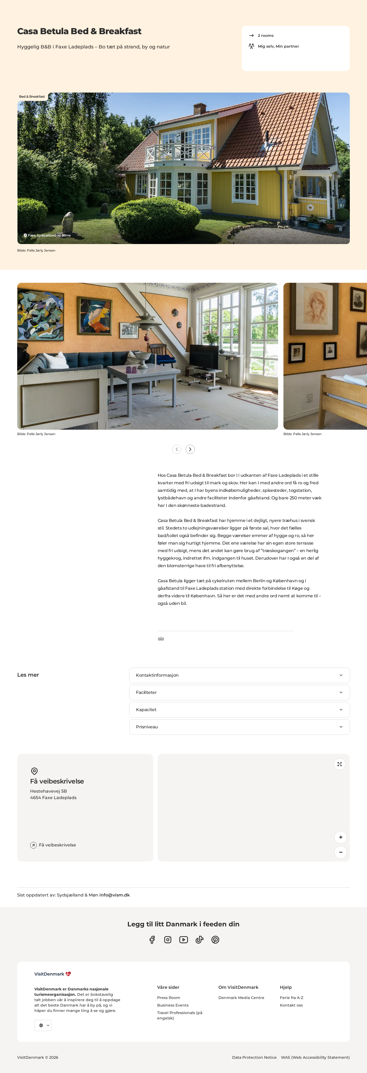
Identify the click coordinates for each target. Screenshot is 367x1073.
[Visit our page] (167, 939)
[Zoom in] (340, 837)
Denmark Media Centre (241, 997)
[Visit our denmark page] (152, 939)
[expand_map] (340, 764)
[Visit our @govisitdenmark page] (199, 939)
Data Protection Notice (254, 1057)
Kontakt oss (291, 1005)
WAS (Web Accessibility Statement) (315, 1057)
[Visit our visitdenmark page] (183, 939)
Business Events (173, 1005)
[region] (254, 808)
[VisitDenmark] (52, 974)
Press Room (168, 997)
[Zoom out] (340, 852)
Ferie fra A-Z (291, 997)
